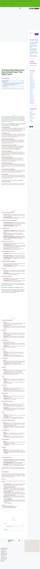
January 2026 (32, 82)
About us (24, 1)
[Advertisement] (13, 36)
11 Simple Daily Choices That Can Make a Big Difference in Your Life (33, 49)
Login (23, 523)
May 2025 (31, 92)
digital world (10, 285)
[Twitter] (31, 8)
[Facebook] (29, 8)
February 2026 (32, 80)
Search (31, 32)
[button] (2, 6)
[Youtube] (32, 8)
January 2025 (32, 98)
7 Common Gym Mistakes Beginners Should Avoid (9, 507)
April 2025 (31, 94)
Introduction (4, 82)
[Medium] (33, 8)
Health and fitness (32, 113)
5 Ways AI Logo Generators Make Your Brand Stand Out (9, 506)
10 (7, 123)
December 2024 (32, 99)
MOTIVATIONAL (32, 117)
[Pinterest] (38, 8)
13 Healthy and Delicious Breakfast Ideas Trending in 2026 (34, 53)
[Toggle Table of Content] (22, 81)
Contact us (11, 1)
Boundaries (13, 261)
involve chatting (18, 355)
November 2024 (32, 100)
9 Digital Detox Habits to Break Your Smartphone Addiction (33, 46)
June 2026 (31, 75)
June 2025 (31, 91)
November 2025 (32, 84)
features (5, 328)
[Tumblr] (37, 8)
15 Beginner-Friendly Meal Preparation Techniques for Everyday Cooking (34, 43)
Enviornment (31, 110)
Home (8, 1)
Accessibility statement (18, 1)
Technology (31, 121)
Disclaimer (31, 1)
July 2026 (31, 74)
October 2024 (32, 102)
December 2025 (32, 83)
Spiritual (31, 120)
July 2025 (31, 90)
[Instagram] (36, 8)
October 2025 (32, 86)
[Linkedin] (34, 8)
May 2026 (31, 76)
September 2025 (32, 87)
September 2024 (32, 103)
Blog (27, 1)
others (11, 216)
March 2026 (31, 79)
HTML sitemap (11, 3)
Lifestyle (31, 116)
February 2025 (32, 96)
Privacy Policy (3, 1)
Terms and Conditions (5, 3)
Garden (31, 112)
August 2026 (32, 72)
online (11, 121)
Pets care (31, 118)
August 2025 (32, 88)
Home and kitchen (32, 114)
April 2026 (31, 78)
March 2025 (31, 95)
